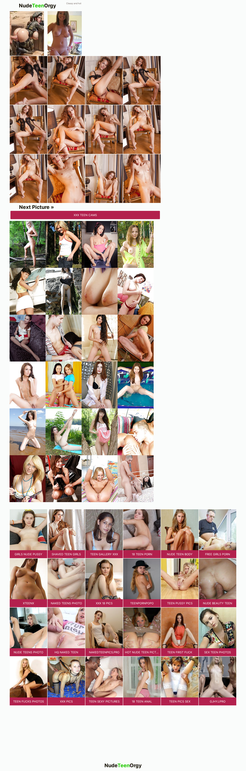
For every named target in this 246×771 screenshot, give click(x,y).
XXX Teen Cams (85, 215)
